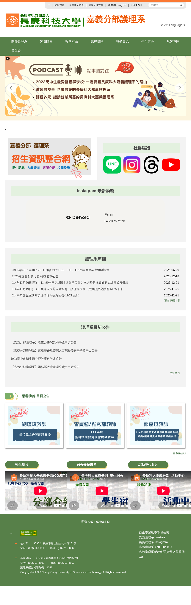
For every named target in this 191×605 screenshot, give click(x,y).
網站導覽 (59, 5)
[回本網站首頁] (45, 23)
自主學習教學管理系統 (154, 532)
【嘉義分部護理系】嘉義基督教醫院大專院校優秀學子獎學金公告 (54, 350)
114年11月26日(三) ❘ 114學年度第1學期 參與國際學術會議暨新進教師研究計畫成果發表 (70, 282)
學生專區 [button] (147, 41)
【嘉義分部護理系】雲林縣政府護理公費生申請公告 (45, 367)
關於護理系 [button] (19, 41)
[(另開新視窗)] (49, 158)
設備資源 (122, 41)
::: (49, 5)
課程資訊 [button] (97, 41)
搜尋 (181, 4)
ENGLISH (136, 5)
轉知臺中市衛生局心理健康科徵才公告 (36, 358)
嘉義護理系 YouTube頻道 (156, 547)
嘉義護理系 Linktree (152, 537)
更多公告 (175, 373)
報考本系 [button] (71, 41)
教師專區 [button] (173, 41)
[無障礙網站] (28, 532)
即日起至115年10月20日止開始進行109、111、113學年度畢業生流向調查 (60, 270)
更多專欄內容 (172, 300)
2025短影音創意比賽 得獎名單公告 (35, 276)
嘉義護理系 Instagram (153, 542)
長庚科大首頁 (76, 5)
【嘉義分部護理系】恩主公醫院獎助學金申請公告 (44, 342)
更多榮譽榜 (179, 453)
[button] (8, 58)
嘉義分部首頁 (96, 5)
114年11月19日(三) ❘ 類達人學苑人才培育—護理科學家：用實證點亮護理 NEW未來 (67, 289)
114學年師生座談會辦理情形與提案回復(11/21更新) (45, 295)
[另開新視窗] (95, 86)
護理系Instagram (117, 5)
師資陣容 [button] (46, 41)
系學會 (16, 51)
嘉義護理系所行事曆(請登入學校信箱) (162, 554)
